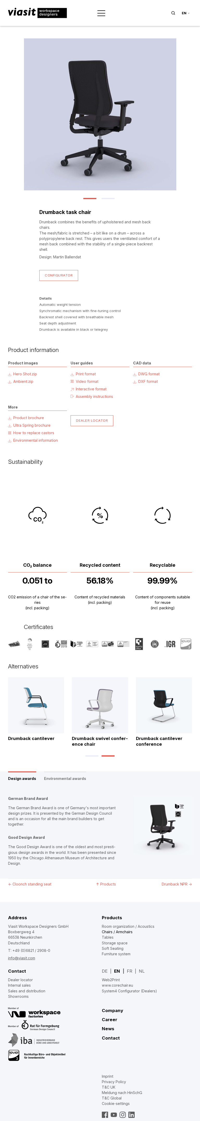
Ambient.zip (23, 381)
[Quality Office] (139, 644)
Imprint (107, 1076)
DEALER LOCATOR (92, 420)
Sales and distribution (26, 991)
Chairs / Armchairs (117, 932)
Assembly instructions (94, 396)
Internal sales (19, 985)
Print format (86, 374)
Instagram (123, 1115)
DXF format (148, 381)
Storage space (115, 943)
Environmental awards (65, 778)
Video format (87, 381)
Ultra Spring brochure (32, 425)
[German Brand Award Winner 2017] (77, 644)
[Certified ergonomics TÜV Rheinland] (92, 644)
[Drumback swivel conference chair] (100, 705)
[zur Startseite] (37, 13)
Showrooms (18, 996)
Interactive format (91, 389)
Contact (17, 971)
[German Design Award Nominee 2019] (61, 644)
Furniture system (116, 954)
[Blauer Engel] (155, 644)
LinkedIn (131, 1115)
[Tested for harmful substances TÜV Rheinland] (123, 644)
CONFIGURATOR (59, 275)
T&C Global (112, 1098)
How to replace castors (33, 433)
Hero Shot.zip (25, 374)
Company (112, 1010)
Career (109, 1019)
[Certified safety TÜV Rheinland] (108, 644)
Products (112, 917)
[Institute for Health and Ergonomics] (170, 644)
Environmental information (35, 440)
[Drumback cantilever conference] (164, 705)
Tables (108, 937)
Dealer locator (20, 980)
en (184, 13)
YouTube (114, 1115)
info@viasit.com (21, 958)
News (108, 1028)
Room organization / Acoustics (128, 926)
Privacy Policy (114, 1082)
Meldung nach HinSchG (122, 1092)
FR (129, 971)
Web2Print (111, 980)
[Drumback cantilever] (36, 705)
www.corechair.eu (117, 985)
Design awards (22, 778)
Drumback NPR (177, 884)
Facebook (105, 1115)
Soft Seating (112, 948)
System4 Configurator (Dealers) (129, 991)
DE (105, 971)
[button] (91, 199)
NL (142, 971)
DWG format (149, 374)
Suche (173, 13)
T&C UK (108, 1087)
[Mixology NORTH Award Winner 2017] (14, 644)
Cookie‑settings (116, 1103)
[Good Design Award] (45, 644)
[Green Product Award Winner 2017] (30, 644)
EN (117, 971)
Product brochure (28, 418)
